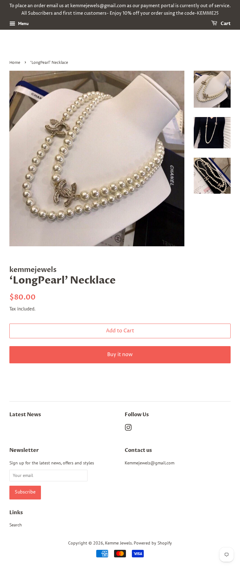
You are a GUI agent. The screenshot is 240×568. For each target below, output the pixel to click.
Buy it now (120, 354)
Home (14, 62)
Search (15, 525)
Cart (225, 24)
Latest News (25, 414)
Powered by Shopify (153, 543)
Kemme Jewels (118, 543)
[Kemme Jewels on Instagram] (128, 429)
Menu (23, 23)
